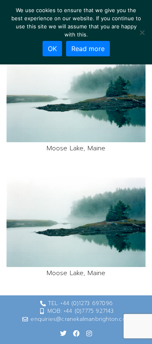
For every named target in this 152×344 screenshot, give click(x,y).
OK (52, 49)
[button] (76, 97)
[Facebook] (76, 333)
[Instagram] (89, 333)
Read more (88, 49)
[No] (142, 32)
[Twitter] (63, 333)
